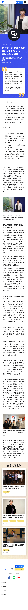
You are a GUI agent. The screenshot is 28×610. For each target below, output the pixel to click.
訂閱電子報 (19, 566)
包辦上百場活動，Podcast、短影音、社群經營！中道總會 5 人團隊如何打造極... (13, 516)
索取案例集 (19, 569)
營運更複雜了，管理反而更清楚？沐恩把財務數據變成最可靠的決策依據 (13, 487)
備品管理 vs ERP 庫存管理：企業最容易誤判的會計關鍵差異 (13, 545)
